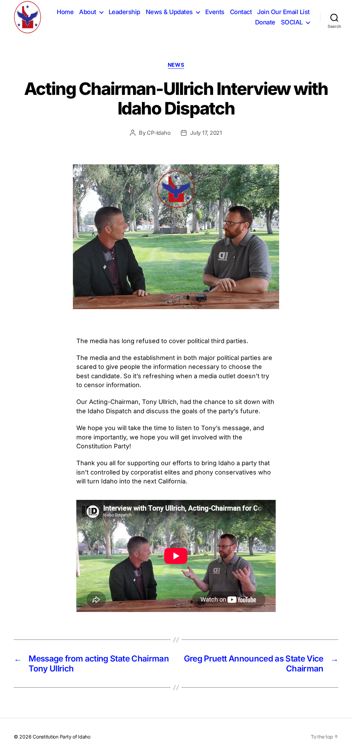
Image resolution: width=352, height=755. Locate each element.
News (176, 65)
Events (214, 11)
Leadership (124, 11)
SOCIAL (292, 22)
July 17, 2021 (206, 132)
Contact (241, 11)
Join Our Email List (283, 11)
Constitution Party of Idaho (61, 737)
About (87, 11)
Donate (265, 22)
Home (65, 11)
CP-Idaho (158, 132)
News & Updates (169, 11)
